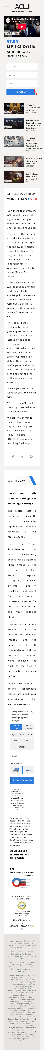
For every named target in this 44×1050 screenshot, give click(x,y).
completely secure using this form (19, 854)
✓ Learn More (22, 898)
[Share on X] (22, 457)
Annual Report (29, 872)
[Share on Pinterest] (31, 457)
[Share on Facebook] (13, 457)
